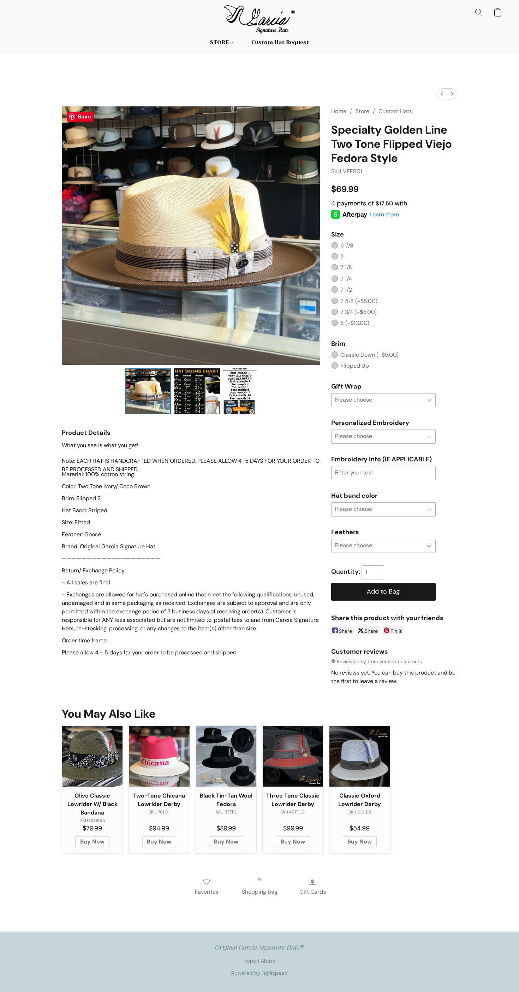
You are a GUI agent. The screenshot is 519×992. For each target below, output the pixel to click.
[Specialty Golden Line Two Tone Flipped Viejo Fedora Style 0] (148, 391)
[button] (259, 19)
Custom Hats (395, 111)
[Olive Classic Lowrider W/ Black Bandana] (92, 756)
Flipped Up (354, 365)
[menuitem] (442, 94)
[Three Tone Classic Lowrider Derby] (293, 756)
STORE (220, 42)
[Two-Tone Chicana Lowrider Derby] (159, 756)
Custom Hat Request (280, 42)
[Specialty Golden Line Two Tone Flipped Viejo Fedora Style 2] (240, 391)
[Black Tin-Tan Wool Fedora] (226, 756)
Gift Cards (312, 891)
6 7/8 (346, 245)
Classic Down (369, 354)
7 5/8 (358, 301)
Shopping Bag (260, 891)
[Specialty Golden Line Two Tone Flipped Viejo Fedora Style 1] (197, 391)
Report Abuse (260, 961)
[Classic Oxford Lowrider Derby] (359, 756)
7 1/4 (346, 278)
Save (84, 116)
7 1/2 (346, 289)
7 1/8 (346, 267)
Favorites (207, 891)
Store (362, 111)
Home (338, 111)
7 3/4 (358, 312)
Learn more (384, 214)
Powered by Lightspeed (259, 973)
